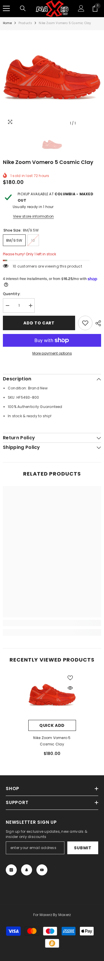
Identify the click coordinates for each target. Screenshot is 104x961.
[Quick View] (70, 688)
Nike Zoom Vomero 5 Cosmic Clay (51, 741)
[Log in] (81, 8)
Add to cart (39, 323)
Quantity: (12, 293)
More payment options (52, 353)
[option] (52, 79)
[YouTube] (41, 869)
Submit (82, 848)
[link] (52, 623)
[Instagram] (11, 869)
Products (25, 23)
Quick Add (52, 725)
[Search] (22, 8)
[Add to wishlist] (85, 323)
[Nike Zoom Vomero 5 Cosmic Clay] (52, 696)
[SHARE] (96, 323)
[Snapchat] (26, 869)
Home (7, 23)
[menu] (6, 8)
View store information (33, 216)
